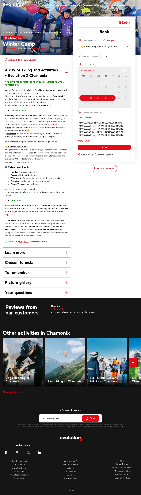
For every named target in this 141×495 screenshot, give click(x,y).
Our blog (71, 475)
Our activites (47, 5)
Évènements (75, 5)
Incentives (19, 471)
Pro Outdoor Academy (19, 475)
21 (83, 98)
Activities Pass (70, 478)
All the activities (11, 392)
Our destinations (19, 461)
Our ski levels (19, 478)
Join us (70, 468)
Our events (70, 471)
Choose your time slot (91, 112)
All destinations (19, 32)
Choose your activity (90, 40)
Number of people (90, 56)
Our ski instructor (94, 5)
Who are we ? (70, 461)
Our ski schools (19, 468)
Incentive (61, 5)
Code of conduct (122, 478)
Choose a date (88, 64)
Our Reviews (38, 48)
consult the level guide (22, 59)
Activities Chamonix (41, 32)
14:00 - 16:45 (85, 117)
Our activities (19, 464)
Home (5, 32)
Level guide (110, 41)
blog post (24, 241)
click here (53, 124)
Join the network (70, 464)
